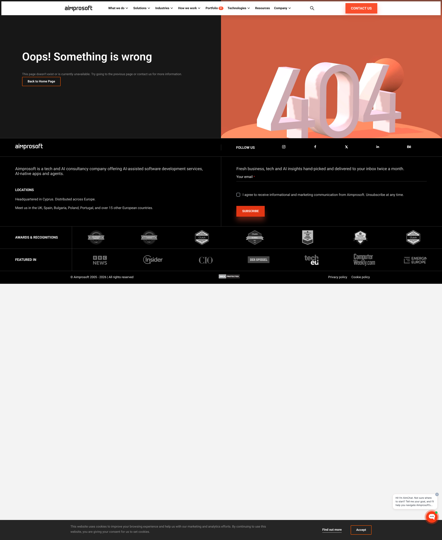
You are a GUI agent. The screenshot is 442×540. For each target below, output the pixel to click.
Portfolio (214, 8)
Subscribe (250, 211)
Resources (262, 8)
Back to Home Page (41, 81)
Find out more (332, 530)
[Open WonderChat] (432, 517)
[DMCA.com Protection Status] (229, 277)
